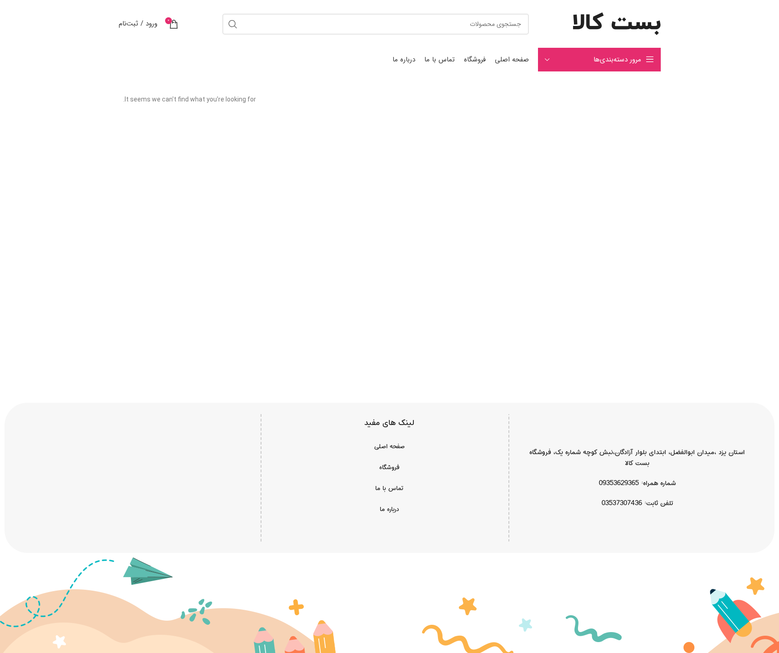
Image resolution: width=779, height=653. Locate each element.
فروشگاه (389, 467)
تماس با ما (389, 488)
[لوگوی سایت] (617, 24)
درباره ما (389, 509)
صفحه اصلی (389, 446)
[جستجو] (232, 24)
